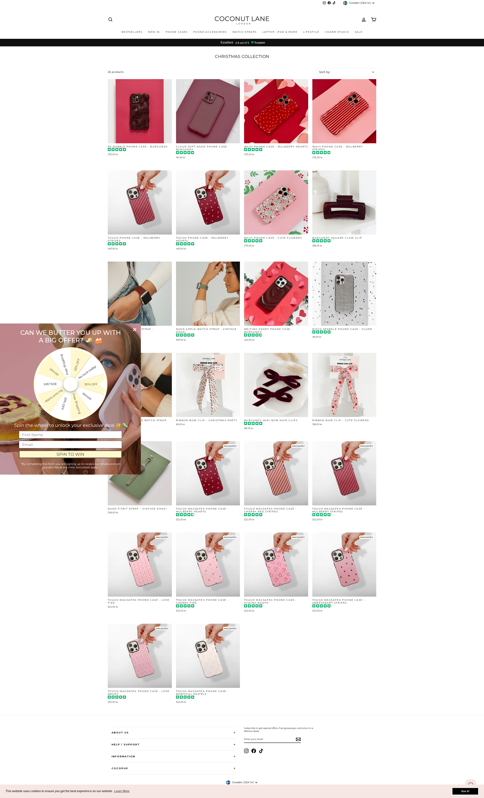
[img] (117, 150)
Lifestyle (311, 31)
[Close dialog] (134, 329)
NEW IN (154, 31)
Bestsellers (132, 31)
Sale (359, 31)
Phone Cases (177, 31)
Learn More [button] (122, 791)
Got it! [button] (465, 791)
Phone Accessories (210, 31)
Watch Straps (245, 31)
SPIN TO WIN (70, 454)
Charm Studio (337, 31)
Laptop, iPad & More (280, 31)
